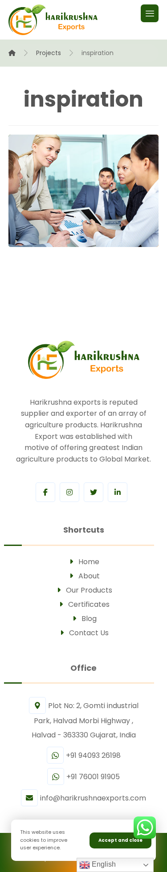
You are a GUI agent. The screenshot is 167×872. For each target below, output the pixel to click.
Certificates (89, 604)
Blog (89, 618)
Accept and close (120, 840)
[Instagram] (69, 492)
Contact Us (89, 633)
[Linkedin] (117, 492)
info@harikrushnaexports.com (93, 798)
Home (88, 562)
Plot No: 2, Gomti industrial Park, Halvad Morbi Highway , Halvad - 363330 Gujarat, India (85, 720)
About (89, 576)
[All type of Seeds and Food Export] (53, 19)
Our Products (89, 590)
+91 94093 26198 (93, 755)
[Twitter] (93, 492)
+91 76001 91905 (93, 777)
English (103, 864)
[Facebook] (45, 492)
